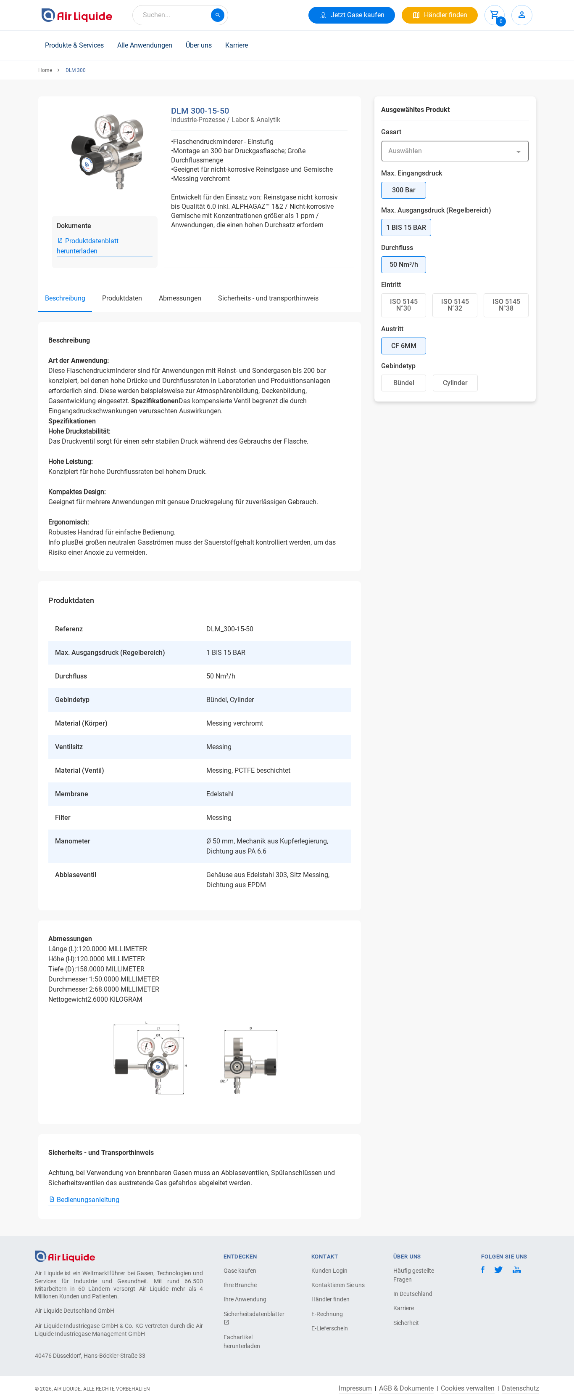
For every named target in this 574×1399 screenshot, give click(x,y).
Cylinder (455, 383)
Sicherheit (406, 1322)
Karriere (236, 45)
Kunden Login (329, 1270)
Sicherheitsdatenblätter (253, 1314)
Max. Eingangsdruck (411, 173)
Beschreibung (65, 298)
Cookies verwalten (468, 1388)
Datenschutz (520, 1388)
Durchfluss (397, 248)
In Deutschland (412, 1293)
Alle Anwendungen (144, 45)
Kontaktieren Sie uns (338, 1285)
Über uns (199, 45)
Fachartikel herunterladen (242, 1341)
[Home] (65, 1256)
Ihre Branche (240, 1285)
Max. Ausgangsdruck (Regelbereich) (436, 210)
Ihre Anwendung (245, 1299)
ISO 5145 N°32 (455, 305)
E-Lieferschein (329, 1328)
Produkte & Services (74, 45)
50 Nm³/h (404, 265)
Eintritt (391, 285)
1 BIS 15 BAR (406, 227)
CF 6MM (403, 346)
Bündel (403, 383)
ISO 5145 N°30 (404, 305)
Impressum (355, 1388)
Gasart (391, 132)
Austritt (392, 329)
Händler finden (330, 1299)
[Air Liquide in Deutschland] (77, 15)
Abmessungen (180, 298)
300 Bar (404, 190)
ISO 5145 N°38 (506, 305)
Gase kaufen (240, 1270)
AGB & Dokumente (406, 1388)
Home (45, 70)
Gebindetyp (398, 366)
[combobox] (180, 15)
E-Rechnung (327, 1314)
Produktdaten (122, 298)
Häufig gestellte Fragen (413, 1275)
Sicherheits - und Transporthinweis (268, 298)
